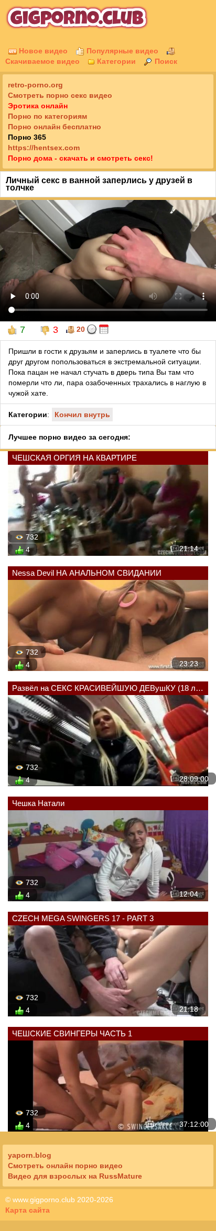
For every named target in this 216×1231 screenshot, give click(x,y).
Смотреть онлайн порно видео (65, 1165)
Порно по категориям (47, 116)
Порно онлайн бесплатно (54, 126)
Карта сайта (27, 1210)
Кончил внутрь (82, 414)
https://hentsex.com (44, 147)
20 (79, 329)
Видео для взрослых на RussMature (75, 1176)
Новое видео (42, 51)
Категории (115, 61)
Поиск (165, 61)
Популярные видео (121, 51)
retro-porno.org (35, 85)
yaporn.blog (29, 1155)
